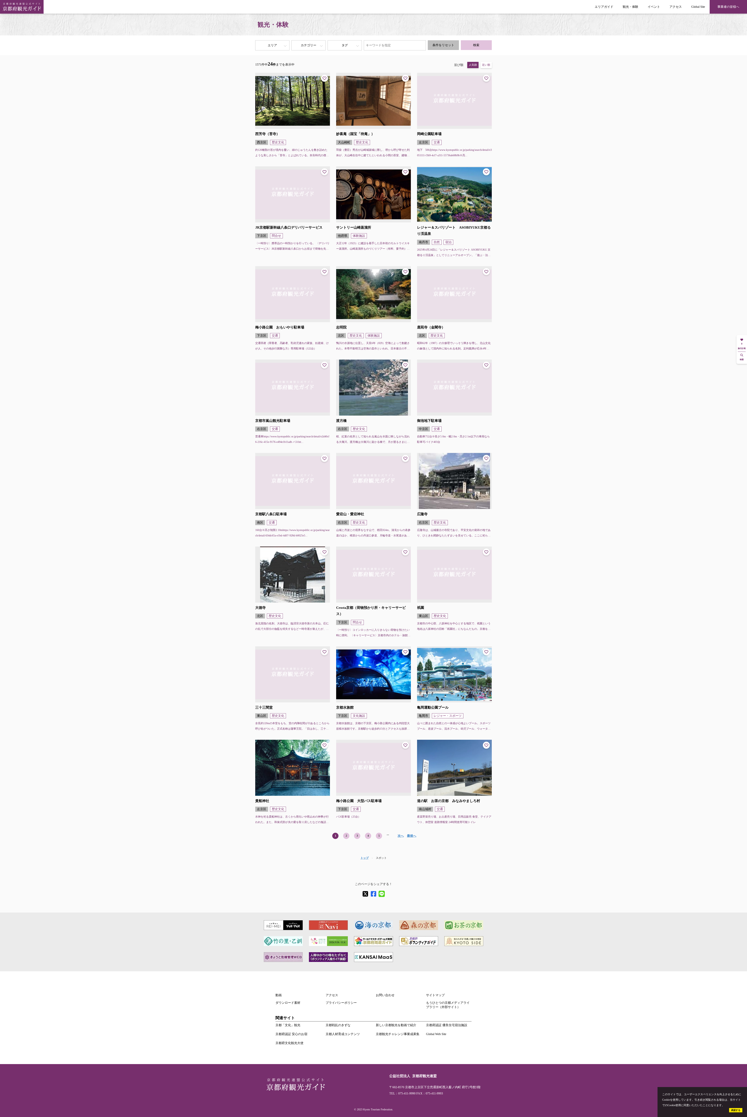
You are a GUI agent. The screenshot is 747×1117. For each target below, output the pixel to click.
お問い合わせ (385, 995)
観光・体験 (630, 6)
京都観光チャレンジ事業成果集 (397, 1034)
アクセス (675, 6)
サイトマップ (435, 995)
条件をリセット (443, 45)
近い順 (486, 64)
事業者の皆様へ (728, 6)
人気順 (473, 64)
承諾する (735, 1110)
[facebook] (373, 894)
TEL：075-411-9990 (402, 1093)
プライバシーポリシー (341, 1002)
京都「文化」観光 (287, 1025)
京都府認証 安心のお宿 (291, 1034)
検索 (476, 45)
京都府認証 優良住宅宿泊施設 (446, 1025)
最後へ (411, 835)
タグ (345, 45)
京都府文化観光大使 (289, 1043)
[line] (382, 894)
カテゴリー (308, 45)
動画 (278, 995)
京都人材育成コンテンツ (343, 1034)
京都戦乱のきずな (338, 1025)
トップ (364, 857)
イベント (654, 6)
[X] (365, 894)
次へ (401, 835)
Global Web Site (436, 1034)
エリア (272, 45)
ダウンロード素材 (287, 1002)
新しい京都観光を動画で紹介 (396, 1025)
